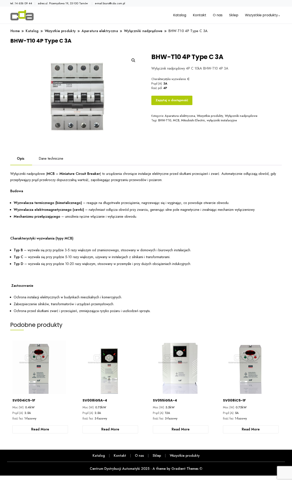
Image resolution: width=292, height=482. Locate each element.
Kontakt (199, 15)
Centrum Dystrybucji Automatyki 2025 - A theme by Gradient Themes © (146, 468)
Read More (40, 429)
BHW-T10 (164, 120)
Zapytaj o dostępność (172, 100)
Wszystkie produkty (261, 15)
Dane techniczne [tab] (51, 158)
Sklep (233, 15)
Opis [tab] (20, 158)
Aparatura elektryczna (180, 116)
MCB (176, 120)
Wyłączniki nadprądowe (241, 116)
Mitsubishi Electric (193, 120)
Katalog (179, 15)
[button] (133, 60)
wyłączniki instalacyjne (222, 120)
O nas (218, 15)
